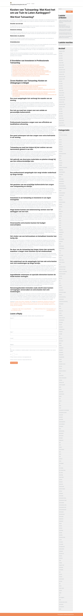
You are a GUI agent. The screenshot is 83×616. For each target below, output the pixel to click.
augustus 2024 (62, 106)
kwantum (60, 331)
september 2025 (62, 76)
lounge (60, 345)
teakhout (60, 458)
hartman (60, 236)
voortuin (60, 574)
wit (59, 595)
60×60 (60, 139)
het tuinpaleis (61, 239)
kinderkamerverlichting (63, 301)
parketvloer (61, 391)
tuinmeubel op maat (62, 500)
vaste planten (61, 548)
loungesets (61, 352)
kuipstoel (60, 315)
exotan (60, 213)
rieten (60, 405)
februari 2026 (61, 65)
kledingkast (61, 303)
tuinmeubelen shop (62, 507)
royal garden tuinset (62, 412)
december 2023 (62, 125)
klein (60, 306)
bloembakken (61, 181)
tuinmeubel (61, 495)
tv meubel (61, 541)
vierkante (61, 558)
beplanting (61, 169)
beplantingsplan (62, 172)
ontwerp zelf (61, 382)
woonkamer (61, 604)
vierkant (60, 555)
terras (60, 461)
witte (60, 599)
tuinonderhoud (61, 514)
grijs (60, 218)
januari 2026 (61, 67)
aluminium (61, 148)
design (60, 197)
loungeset (61, 350)
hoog (60, 250)
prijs (20, 301)
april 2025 (61, 88)
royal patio (61, 414)
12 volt (60, 132)
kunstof (60, 324)
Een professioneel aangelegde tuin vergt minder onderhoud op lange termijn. (28, 73)
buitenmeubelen (62, 192)
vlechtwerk (61, 567)
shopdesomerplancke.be (18, 4)
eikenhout (61, 211)
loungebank (61, 347)
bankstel (60, 162)
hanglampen (61, 232)
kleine (60, 308)
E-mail (12, 338)
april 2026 (61, 60)
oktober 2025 (61, 74)
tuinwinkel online (62, 537)
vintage (60, 562)
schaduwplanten (62, 421)
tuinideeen (61, 493)
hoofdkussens (61, 248)
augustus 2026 (62, 51)
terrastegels (61, 463)
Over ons (28, 3)
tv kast (60, 539)
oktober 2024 (61, 102)
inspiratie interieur (62, 266)
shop (60, 428)
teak (60, 456)
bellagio (60, 165)
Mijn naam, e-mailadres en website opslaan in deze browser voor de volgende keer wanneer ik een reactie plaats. (33, 350)
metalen (60, 361)
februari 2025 (61, 92)
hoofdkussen (61, 246)
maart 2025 (61, 90)
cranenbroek (61, 195)
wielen (60, 592)
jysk (60, 280)
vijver (60, 560)
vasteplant (61, 551)
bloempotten (61, 183)
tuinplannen (61, 518)
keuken (60, 294)
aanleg (60, 144)
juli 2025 (60, 81)
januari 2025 (61, 95)
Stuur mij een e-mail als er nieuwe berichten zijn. (21, 359)
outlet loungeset (62, 384)
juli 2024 (60, 108)
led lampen (61, 340)
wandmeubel (61, 578)
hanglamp (61, 229)
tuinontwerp (61, 516)
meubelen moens (62, 363)
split (60, 442)
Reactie (12, 318)
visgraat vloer (61, 565)
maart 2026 (61, 62)
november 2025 (62, 71)
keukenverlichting (62, 296)
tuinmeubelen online (62, 504)
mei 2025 (61, 85)
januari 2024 (61, 122)
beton (60, 176)
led (59, 336)
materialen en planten (18, 304)
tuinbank (60, 479)
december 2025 (62, 69)
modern (60, 368)
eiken (60, 209)
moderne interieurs (62, 370)
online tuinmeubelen (62, 377)
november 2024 (62, 99)
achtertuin (61, 146)
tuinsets (60, 525)
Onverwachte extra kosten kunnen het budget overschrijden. (25, 86)
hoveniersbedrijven (45, 302)
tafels (60, 454)
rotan (60, 407)
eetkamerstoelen (62, 202)
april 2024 (61, 115)
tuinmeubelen (61, 502)
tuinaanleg (27, 301)
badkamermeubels (62, 153)
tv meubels (61, 544)
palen (60, 387)
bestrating (61, 174)
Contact (32, 3)
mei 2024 (61, 113)
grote (60, 227)
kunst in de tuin (62, 317)
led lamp (60, 338)
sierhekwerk (61, 433)
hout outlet (61, 255)
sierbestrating (61, 430)
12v (59, 137)
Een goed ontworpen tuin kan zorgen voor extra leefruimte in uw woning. (28, 69)
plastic (60, 396)
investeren (52, 302)
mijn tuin (60, 366)
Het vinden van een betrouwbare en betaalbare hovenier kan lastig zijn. (27, 87)
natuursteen (61, 375)
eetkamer (61, 199)
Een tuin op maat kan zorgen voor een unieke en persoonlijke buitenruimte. (28, 66)
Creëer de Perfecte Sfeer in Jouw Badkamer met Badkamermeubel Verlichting (65, 21)
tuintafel (60, 532)
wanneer (60, 581)
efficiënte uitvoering (48, 301)
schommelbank (62, 424)
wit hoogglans (61, 597)
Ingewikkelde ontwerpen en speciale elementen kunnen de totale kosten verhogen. (30, 93)
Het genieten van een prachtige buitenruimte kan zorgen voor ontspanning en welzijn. (30, 74)
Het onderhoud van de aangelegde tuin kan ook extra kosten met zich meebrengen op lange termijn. (34, 91)
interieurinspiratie (62, 273)
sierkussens (61, 435)
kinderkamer (61, 299)
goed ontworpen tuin (27, 302)
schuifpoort (61, 426)
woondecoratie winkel (63, 602)
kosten (17, 301)
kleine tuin (61, 310)
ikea (60, 264)
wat (30, 301)
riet (59, 403)
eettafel (60, 204)
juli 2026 (60, 53)
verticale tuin (61, 553)
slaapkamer (61, 440)
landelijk (60, 333)
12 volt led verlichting (63, 135)
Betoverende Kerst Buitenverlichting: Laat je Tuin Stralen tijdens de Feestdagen (64, 26)
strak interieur (61, 449)
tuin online (61, 472)
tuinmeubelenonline (62, 509)
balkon (60, 155)
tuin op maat (40, 304)
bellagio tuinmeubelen (63, 167)
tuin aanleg (61, 467)
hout (60, 252)
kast (60, 283)
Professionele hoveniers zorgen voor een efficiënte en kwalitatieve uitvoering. (29, 67)
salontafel (61, 417)
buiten (60, 190)
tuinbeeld (61, 481)
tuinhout (60, 491)
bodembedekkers (62, 185)
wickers (60, 590)
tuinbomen (61, 484)
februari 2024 (61, 120)
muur (60, 373)
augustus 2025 (62, 78)
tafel (60, 451)
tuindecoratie (61, 486)
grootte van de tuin (36, 302)
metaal (60, 359)
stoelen (60, 447)
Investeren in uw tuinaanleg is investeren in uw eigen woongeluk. (26, 75)
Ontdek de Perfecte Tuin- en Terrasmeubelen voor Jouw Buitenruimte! (45, 309)
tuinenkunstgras (62, 488)
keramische (61, 289)
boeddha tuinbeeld (62, 188)
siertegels (61, 437)
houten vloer (61, 259)
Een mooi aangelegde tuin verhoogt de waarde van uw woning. (25, 65)
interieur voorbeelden (63, 271)
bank (60, 158)
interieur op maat (62, 269)
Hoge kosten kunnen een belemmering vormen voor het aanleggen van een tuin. (29, 85)
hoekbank (61, 241)
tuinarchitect (61, 477)
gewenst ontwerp (18, 302)
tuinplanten (61, 521)
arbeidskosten (40, 301)
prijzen (22, 301)
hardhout (60, 234)
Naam (11, 332)
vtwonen (60, 576)
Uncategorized (62, 546)
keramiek (60, 287)
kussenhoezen (61, 329)
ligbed (60, 343)
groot (60, 225)
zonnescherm (61, 606)
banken (60, 160)
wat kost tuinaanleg (18, 305)
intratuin (60, 276)
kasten (60, 285)
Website (12, 344)
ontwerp (60, 380)
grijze (60, 220)
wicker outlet (61, 588)
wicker (60, 585)
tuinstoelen (61, 530)
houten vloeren (62, 262)
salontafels (61, 419)
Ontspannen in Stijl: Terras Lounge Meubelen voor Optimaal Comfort (21, 309)
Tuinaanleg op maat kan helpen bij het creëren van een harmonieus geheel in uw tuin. (30, 70)
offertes (25, 304)
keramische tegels (62, 292)
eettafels (60, 206)
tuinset (60, 523)
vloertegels (61, 569)
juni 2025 (60, 83)
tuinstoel (60, 528)
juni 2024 (60, 111)
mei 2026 (61, 58)
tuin (59, 465)
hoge (60, 243)
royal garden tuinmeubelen (64, 410)
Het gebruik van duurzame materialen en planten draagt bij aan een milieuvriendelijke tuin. (31, 71)
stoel (60, 444)
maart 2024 (61, 118)
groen (60, 222)
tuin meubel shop (62, 470)
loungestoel (61, 354)
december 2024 (62, 97)
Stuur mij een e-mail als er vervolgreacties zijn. (21, 357)
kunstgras (61, 322)
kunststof (61, 326)
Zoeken (60, 8)
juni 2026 (60, 55)
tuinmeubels (61, 511)
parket (60, 389)
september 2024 (62, 104)
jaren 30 (60, 278)
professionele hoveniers (32, 304)
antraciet (60, 151)
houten (60, 257)
